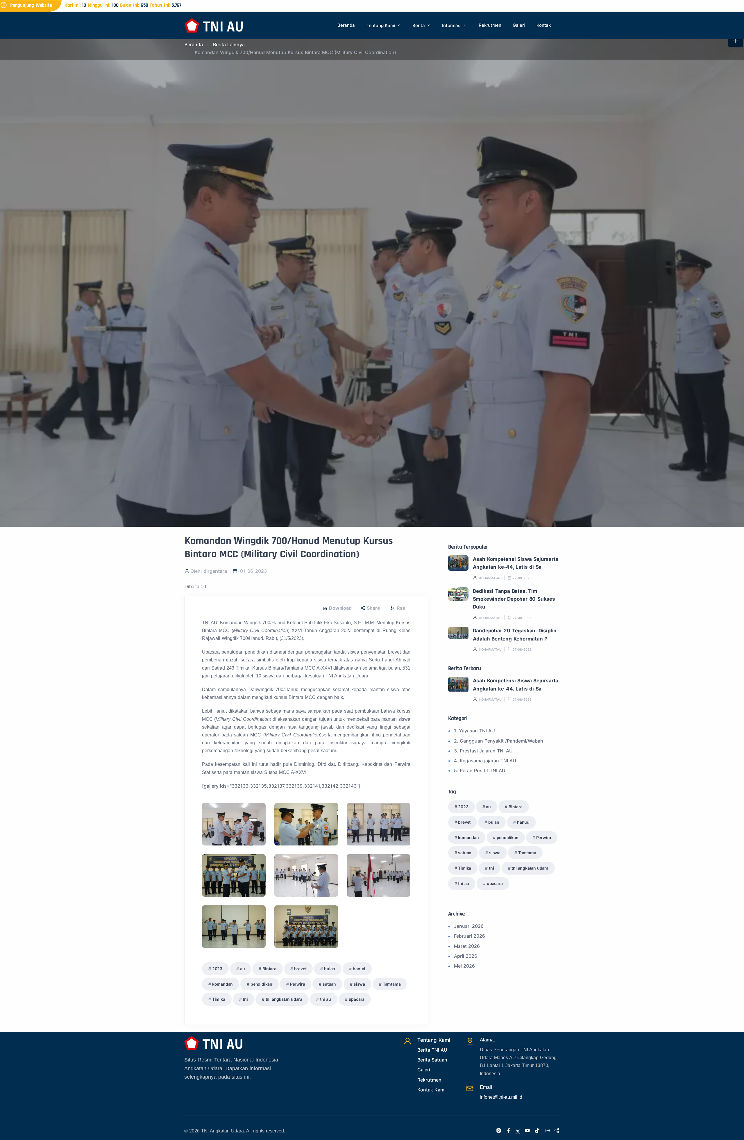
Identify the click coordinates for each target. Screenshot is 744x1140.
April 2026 (465, 956)
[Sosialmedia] (557, 1131)
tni (245, 999)
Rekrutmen (490, 25)
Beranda (346, 25)
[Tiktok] (537, 1131)
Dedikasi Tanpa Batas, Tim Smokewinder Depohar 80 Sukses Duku (514, 599)
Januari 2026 (469, 926)
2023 (217, 968)
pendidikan (261, 984)
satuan (329, 984)
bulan (329, 968)
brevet (300, 968)
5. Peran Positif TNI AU (479, 770)
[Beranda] (214, 24)
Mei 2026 (464, 966)
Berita (419, 25)
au (242, 968)
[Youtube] (527, 1131)
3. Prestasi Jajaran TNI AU (483, 751)
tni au (325, 999)
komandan (222, 984)
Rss (401, 608)
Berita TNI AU (432, 1050)
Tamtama (392, 984)
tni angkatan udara (284, 999)
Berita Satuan (432, 1060)
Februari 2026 (469, 936)
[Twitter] (518, 1131)
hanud (359, 968)
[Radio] (547, 1131)
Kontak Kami (431, 1090)
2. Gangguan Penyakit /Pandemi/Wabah (498, 741)
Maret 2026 (467, 946)
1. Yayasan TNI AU (474, 731)
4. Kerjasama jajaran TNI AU (485, 760)
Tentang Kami (381, 25)
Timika (218, 999)
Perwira (297, 984)
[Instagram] (499, 1131)
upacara (357, 999)
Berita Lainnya (229, 44)
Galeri (519, 25)
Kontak (543, 25)
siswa (359, 984)
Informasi (452, 25)
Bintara (269, 968)
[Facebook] (509, 1131)
